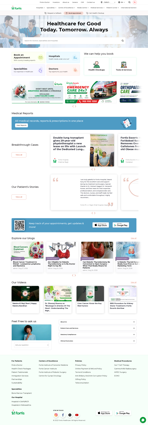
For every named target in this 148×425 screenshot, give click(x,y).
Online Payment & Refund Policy (88, 369)
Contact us (91, 2)
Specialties (51, 8)
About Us (64, 322)
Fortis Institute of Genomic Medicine (53, 365)
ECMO (116, 376)
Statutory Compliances (68, 334)
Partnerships (17, 379)
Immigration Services (20, 376)
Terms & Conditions (83, 372)
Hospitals (39, 8)
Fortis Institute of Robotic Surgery (52, 372)
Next (75, 106)
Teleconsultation (82, 383)
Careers (75, 2)
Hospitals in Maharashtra (21, 405)
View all (19, 155)
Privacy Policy (80, 365)
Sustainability (17, 383)
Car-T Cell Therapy (121, 365)
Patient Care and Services (69, 328)
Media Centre (82, 8)
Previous (73, 106)
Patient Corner (111, 8)
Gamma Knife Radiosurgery (125, 369)
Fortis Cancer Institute (48, 369)
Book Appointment (75, 13)
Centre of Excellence (65, 8)
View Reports (21, 125)
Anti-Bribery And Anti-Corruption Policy (91, 376)
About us (66, 2)
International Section (128, 8)
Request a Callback (54, 13)
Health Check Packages (21, 369)
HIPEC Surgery (120, 372)
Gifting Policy (80, 379)
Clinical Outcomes (67, 341)
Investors (56, 2)
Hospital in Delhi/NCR (20, 402)
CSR (82, 2)
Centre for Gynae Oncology (50, 376)
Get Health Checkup (96, 13)
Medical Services (97, 8)
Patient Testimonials (20, 372)
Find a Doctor (45, 2)
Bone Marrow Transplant (22, 393)
